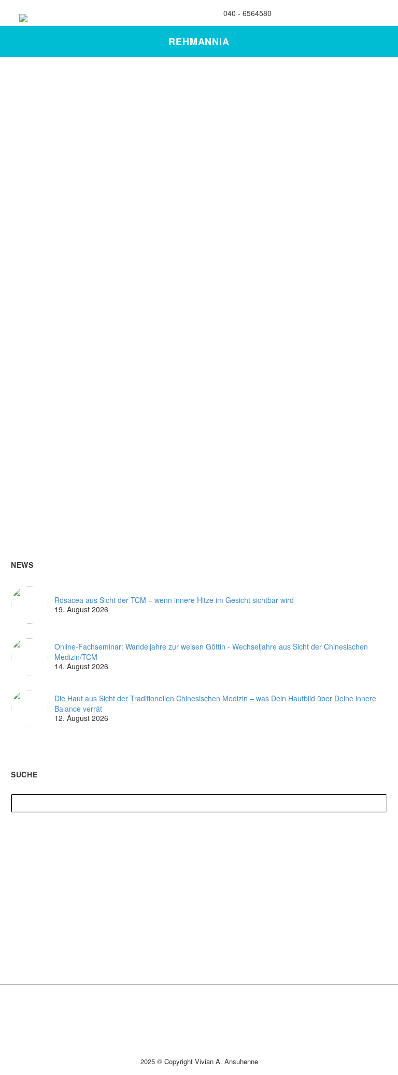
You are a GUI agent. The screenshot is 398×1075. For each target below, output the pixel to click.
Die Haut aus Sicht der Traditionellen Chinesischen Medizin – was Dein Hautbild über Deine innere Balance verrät (215, 704)
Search (376, 804)
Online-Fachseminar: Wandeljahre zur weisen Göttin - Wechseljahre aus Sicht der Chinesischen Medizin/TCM (211, 652)
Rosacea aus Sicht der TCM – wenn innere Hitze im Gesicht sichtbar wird (174, 600)
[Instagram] (313, 13)
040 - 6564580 (247, 13)
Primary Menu (369, 14)
